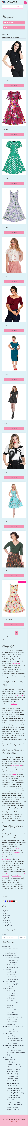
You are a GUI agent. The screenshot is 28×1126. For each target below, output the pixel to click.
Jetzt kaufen (14, 85)
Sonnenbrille (21, 874)
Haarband (5, 876)
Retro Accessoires (8, 874)
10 (3, 639)
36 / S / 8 (5, 915)
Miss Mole (10, 753)
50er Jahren (19, 695)
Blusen (21, 772)
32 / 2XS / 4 (6, 911)
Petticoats (5, 855)
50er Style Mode (16, 765)
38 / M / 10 (6, 918)
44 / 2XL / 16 (6, 925)
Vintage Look (8, 646)
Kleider (14, 774)
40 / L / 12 (5, 920)
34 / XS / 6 (6, 913)
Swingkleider (16, 848)
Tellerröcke (16, 852)
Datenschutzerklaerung (10, 949)
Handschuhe (16, 876)
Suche (4, 934)
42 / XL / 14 (6, 923)
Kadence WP (14, 1121)
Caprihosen (6, 859)
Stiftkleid (14, 704)
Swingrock (5, 706)
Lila (10, 901)
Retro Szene (16, 663)
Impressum (6, 946)
